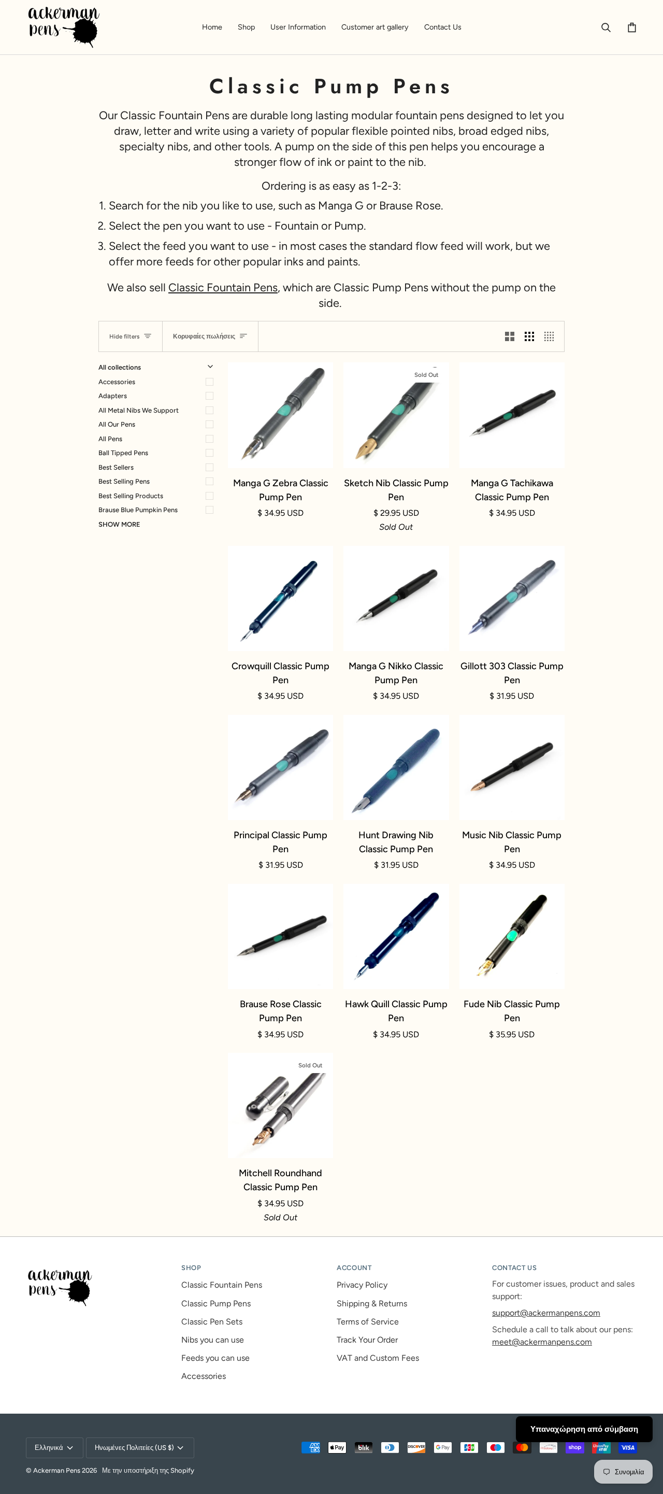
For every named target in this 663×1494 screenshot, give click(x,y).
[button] (246, 27)
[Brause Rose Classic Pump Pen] (280, 936)
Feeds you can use (215, 1358)
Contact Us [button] (514, 1268)
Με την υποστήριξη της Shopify (148, 1470)
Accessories (116, 382)
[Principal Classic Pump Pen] (280, 767)
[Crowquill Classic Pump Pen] (280, 598)
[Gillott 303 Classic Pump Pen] (512, 598)
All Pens (110, 439)
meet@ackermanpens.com (542, 1342)
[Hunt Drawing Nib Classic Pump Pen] (396, 767)
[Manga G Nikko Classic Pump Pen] (396, 598)
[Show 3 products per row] (529, 336)
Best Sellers (116, 467)
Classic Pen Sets (211, 1322)
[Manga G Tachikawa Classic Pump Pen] (512, 415)
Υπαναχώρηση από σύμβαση (584, 1429)
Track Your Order (367, 1340)
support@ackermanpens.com (546, 1313)
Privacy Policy (362, 1285)
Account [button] (354, 1268)
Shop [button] (191, 1268)
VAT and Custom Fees (378, 1358)
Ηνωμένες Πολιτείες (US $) (134, 1447)
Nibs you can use (212, 1340)
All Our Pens (116, 424)
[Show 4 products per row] (551, 336)
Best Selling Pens (124, 481)
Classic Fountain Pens (223, 287)
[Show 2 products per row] (510, 336)
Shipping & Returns (372, 1303)
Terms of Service (368, 1322)
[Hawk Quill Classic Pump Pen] (396, 936)
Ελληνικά (49, 1447)
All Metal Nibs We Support (138, 410)
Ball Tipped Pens (123, 453)
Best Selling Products (130, 496)
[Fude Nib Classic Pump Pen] (512, 936)
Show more (119, 524)
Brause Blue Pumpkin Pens (138, 510)
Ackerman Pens (56, 1470)
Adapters (112, 396)
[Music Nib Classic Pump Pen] (512, 767)
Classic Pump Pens (216, 1303)
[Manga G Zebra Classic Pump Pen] (280, 415)
